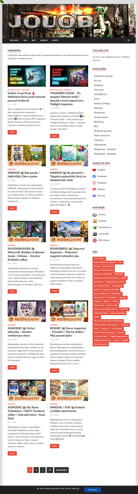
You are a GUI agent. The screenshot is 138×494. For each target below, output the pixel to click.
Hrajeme (101, 221)
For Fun (97, 81)
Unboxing (26, 90)
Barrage (97, 266)
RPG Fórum (103, 240)
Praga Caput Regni (118, 313)
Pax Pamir (124, 309)
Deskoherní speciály (103, 76)
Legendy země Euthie (111, 290)
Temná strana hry (102, 135)
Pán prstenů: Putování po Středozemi (108, 321)
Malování (98, 108)
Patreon (100, 189)
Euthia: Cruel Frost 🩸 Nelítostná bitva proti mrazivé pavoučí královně (26, 97)
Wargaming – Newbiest (105, 149)
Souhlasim (92, 490)
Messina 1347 (99, 297)
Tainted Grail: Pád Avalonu (104, 333)
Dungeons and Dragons (103, 274)
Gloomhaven (99, 282)
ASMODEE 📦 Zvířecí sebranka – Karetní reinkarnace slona (21, 332)
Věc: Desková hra (100, 344)
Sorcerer (105, 329)
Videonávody (100, 145)
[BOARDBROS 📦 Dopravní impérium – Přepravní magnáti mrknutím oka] (69, 233)
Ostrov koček (99, 305)
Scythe (96, 329)
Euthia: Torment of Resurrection (106, 278)
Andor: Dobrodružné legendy (105, 262)
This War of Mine (100, 336)
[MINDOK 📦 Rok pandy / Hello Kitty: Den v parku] (27, 157)
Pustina (97, 317)
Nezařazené (99, 113)
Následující (61, 470)
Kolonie (97, 290)
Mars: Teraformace (101, 294)
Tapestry (120, 333)
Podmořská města (101, 313)
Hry (25, 40)
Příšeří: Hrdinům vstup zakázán (106, 325)
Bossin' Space (108, 266)
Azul (120, 262)
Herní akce (99, 90)
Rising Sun (125, 325)
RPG (34, 40)
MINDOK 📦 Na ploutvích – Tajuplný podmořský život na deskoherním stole (68, 176)
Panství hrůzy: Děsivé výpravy (105, 309)
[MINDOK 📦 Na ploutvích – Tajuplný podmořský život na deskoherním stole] (69, 157)
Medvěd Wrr (116, 294)
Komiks (44, 40)
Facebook (101, 176)
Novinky (14, 40)
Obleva (106, 301)
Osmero (115, 301)
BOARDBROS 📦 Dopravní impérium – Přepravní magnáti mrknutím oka (67, 252)
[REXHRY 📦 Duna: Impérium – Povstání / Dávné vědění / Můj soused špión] (69, 312)
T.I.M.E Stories (117, 329)
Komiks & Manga (102, 103)
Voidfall (125, 340)
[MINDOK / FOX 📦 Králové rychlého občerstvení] (69, 391)
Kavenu (101, 214)
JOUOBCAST (100, 94)
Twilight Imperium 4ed (102, 340)
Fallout (123, 278)
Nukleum (97, 301)
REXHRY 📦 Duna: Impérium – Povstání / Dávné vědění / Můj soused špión (68, 332)
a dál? (11, 131)
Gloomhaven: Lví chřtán (115, 282)
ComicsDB (102, 234)
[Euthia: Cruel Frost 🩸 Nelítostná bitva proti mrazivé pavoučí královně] (27, 77)
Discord (100, 196)
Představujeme (14, 90)
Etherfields (119, 274)
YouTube (100, 170)
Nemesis (123, 297)
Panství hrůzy (112, 305)
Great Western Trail (101, 286)
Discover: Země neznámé (103, 270)
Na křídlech (112, 297)
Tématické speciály (102, 131)
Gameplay (98, 85)
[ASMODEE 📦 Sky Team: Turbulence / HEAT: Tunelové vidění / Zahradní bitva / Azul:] (27, 391)
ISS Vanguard (117, 286)
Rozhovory (99, 122)
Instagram (101, 183)
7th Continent (99, 258)
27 (50, 470)
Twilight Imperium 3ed (118, 336)
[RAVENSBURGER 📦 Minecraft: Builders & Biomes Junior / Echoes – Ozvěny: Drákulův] (27, 233)
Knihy (55, 40)
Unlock (116, 340)
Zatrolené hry (104, 227)
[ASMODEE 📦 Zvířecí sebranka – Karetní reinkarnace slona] (27, 312)
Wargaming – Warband (105, 154)
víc (78, 489)
